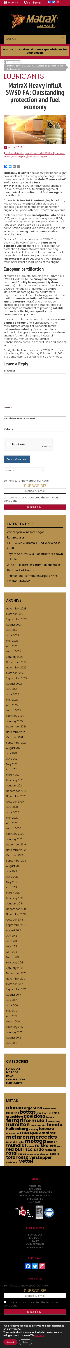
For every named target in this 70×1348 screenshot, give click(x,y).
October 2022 (15, 673)
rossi (12, 1153)
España (50, 1117)
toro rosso (17, 1157)
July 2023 (12, 630)
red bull (15, 1149)
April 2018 (12, 952)
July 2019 (11, 871)
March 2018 (13, 957)
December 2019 (16, 844)
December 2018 (16, 909)
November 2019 (16, 850)
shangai (44, 1154)
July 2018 (11, 936)
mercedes (43, 1136)
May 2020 (12, 818)
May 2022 (12, 700)
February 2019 (15, 898)
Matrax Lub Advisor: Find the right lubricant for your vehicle (35, 51)
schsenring (33, 1154)
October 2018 (14, 919)
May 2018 (12, 946)
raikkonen (45, 1145)
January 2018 (14, 968)
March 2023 (13, 651)
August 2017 (13, 995)
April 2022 (12, 705)
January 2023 (14, 657)
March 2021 (13, 775)
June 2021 (12, 759)
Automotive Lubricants (35, 1192)
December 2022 (16, 662)
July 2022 (12, 689)
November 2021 (15, 732)
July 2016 (11, 1043)
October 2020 (15, 801)
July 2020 (12, 807)
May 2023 (12, 641)
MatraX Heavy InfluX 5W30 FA (39, 153)
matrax (49, 1132)
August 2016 (13, 1037)
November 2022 (16, 667)
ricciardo (34, 1149)
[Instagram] (58, 2)
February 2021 (14, 780)
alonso (14, 1107)
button (47, 1113)
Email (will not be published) (20, 418)
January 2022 (14, 721)
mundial (16, 1145)
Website (8, 429)
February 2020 (15, 834)
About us (35, 1186)
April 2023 (12, 646)
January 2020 (14, 839)
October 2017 (14, 984)
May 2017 (11, 1011)
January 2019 (14, 903)
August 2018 (13, 930)
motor (52, 1142)
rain (59, 1146)
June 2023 (12, 635)
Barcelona (12, 1113)
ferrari (14, 1120)
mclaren (17, 1136)
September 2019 (16, 860)
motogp (35, 1141)
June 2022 (12, 694)
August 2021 (13, 748)
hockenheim (38, 1125)
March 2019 (13, 893)
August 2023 (14, 624)
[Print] (19, 166)
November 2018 (16, 914)
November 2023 (16, 608)
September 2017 (16, 989)
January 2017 (14, 1032)
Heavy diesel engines (37, 156)
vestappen (12, 1162)
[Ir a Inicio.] (5, 62)
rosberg (50, 1150)
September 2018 (16, 925)
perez (30, 1146)
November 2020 (16, 796)
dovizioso (34, 1116)
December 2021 (16, 726)
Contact (35, 1202)
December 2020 (16, 791)
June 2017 (12, 1005)
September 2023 (16, 619)
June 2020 (12, 812)
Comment (9, 370)
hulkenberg (17, 1128)
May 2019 (12, 882)
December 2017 (15, 973)
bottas (28, 1112)
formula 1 (36, 1120)
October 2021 (14, 737)
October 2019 (14, 855)
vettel (26, 1161)
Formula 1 (13, 1069)
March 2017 (13, 1021)
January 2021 (14, 785)
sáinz (55, 1153)
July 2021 (11, 753)
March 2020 (13, 828)
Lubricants (14, 1083)
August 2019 (13, 866)
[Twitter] (54, 2)
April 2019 (12, 887)
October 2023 (15, 614)
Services (35, 1189)
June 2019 (12, 877)
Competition (15, 1079)
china (55, 1113)
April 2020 (12, 823)
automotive (49, 1108)
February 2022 (15, 716)
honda (55, 1124)
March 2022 (13, 710)
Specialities (35, 1199)
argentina (33, 1108)
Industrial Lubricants (35, 1195)
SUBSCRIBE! (35, 485)
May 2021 (11, 764)
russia (22, 1154)
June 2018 (12, 941)
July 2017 (11, 1000)
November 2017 (15, 978)
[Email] (14, 166)
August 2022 (14, 683)
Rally (10, 1076)
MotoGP (12, 1072)
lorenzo (46, 1128)
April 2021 (11, 769)
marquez (30, 1133)
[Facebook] (49, 2)
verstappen (41, 1157)
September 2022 (16, 678)
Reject (25, 1342)
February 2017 (14, 1027)
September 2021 (16, 742)
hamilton (18, 1124)
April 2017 (11, 1016)
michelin (11, 1142)
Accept (10, 1342)
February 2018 (15, 962)
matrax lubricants (14, 153)
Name (8, 407)
